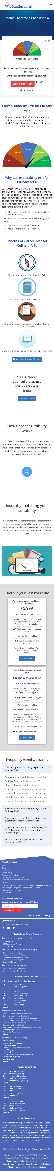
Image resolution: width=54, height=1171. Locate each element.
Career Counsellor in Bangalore (15, 986)
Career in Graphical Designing (14, 1076)
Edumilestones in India (17, 1167)
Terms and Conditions (10, 875)
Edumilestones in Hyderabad (37, 1164)
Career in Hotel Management (14, 1103)
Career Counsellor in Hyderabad (15, 993)
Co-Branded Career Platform (14, 955)
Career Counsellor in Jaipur (13, 998)
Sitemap (5, 882)
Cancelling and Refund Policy (13, 877)
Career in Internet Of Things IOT (15, 1078)
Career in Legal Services (12, 1106)
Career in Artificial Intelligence (14, 1110)
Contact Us (6, 870)
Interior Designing (9, 1041)
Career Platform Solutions (13, 953)
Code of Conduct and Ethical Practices (16, 880)
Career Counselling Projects (13, 959)
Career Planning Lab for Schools (15, 971)
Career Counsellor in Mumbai (14, 989)
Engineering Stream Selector (13, 1025)
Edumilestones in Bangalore (35, 1158)
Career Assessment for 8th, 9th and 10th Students (22, 1020)
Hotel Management (10, 1050)
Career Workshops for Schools (14, 968)
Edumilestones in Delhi (15, 1161)
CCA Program (8, 942)
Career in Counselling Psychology (15, 1080)
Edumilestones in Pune (37, 1167)
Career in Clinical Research (13, 1086)
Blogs (4, 868)
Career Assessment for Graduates (16, 1016)
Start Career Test (22, 83)
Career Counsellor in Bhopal (13, 1002)
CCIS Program (8, 946)
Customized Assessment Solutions (16, 957)
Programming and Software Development (19, 1054)
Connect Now (27, 398)
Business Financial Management (15, 1043)
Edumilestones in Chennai (36, 1161)
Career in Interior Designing (13, 1074)
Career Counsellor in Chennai (14, 991)
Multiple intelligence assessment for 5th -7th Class (22, 1027)
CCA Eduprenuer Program (12, 944)
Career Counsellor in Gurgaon (14, 1000)
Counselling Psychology (12, 1057)
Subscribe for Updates (12, 910)
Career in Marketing (10, 1095)
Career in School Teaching (13, 1093)
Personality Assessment (12, 1032)
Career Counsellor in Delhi (13, 984)
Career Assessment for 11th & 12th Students (20, 1018)
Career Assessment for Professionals (17, 1014)
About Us (5, 865)
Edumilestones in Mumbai (13, 1164)
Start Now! (27, 659)
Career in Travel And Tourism (14, 1101)
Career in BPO (8, 1091)
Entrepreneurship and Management (16, 1047)
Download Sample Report (27, 359)
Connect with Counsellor (27, 677)
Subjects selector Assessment (14, 1023)
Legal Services (8, 1059)
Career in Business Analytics (13, 1088)
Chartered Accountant (11, 1052)
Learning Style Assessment (13, 1029)
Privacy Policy (7, 873)
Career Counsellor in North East (15, 996)
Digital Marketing (9, 1045)
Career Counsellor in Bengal (13, 1005)
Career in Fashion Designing (13, 1071)
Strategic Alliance (9, 962)
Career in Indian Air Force (12, 1108)
